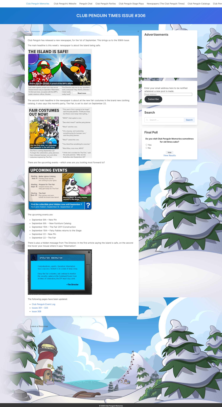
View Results (169, 155)
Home (27, 31)
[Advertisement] (169, 57)
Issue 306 (36, 311)
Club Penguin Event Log (43, 304)
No (149, 148)
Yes (149, 145)
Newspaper (36, 31)
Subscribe (153, 99)
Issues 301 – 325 (40, 307)
